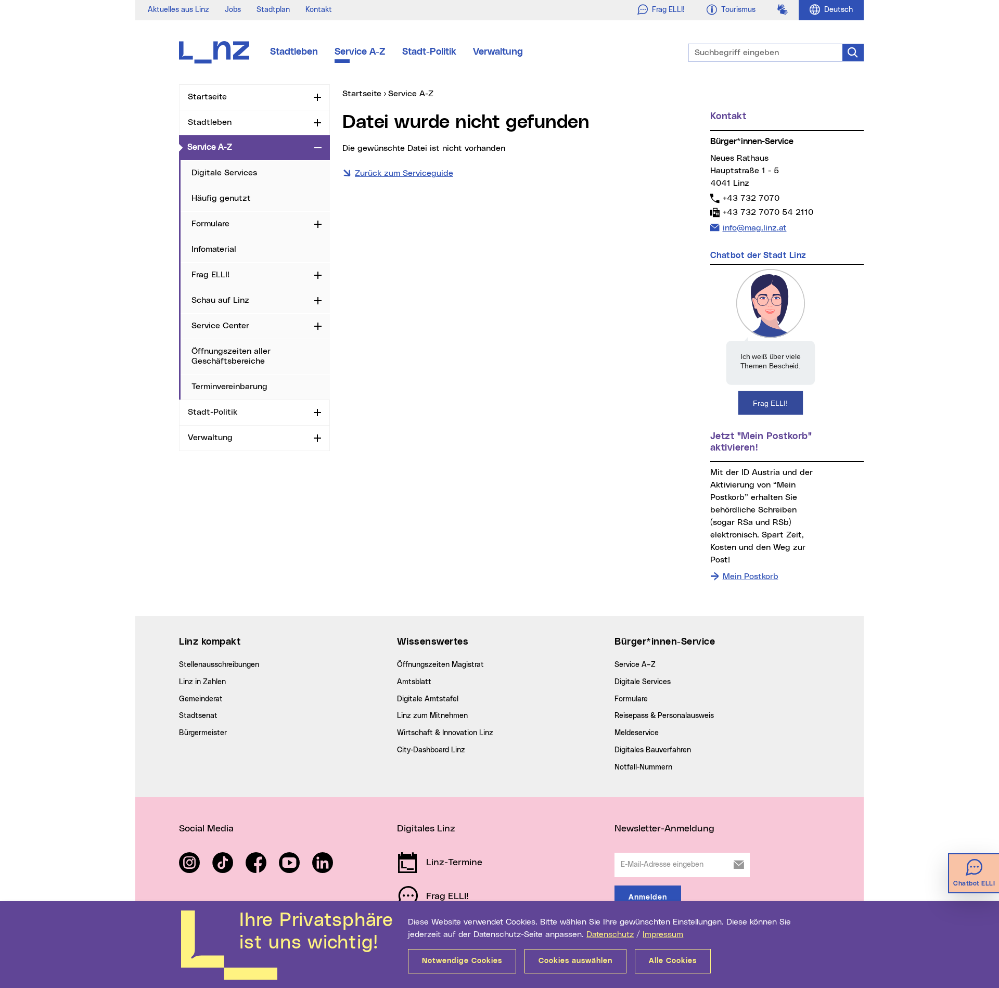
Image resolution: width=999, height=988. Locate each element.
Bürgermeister (203, 733)
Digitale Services (224, 173)
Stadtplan (273, 10)
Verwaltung (498, 52)
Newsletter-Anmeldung (664, 828)
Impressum (663, 934)
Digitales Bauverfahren (652, 750)
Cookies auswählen (575, 961)
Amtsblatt (414, 682)
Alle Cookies (673, 961)
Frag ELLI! (210, 275)
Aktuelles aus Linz (178, 10)
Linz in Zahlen (202, 682)
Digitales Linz (426, 828)
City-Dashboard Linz (431, 750)
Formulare (210, 224)
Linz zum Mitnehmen (432, 716)
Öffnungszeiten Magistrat (440, 665)
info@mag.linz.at (754, 227)
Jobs (233, 10)
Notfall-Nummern (643, 767)
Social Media (206, 828)
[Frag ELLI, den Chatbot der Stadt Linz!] (770, 341)
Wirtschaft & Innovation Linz (445, 733)
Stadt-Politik (429, 52)
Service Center (220, 326)
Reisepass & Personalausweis (664, 716)
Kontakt (318, 10)
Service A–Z (635, 665)
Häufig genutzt (221, 198)
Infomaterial (213, 249)
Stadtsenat (198, 716)
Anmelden (648, 897)
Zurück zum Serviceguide (404, 173)
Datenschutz (610, 934)
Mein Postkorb (750, 576)
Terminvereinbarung (229, 386)
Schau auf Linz (220, 300)
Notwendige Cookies (462, 961)
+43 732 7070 (750, 198)
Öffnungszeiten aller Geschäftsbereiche (231, 356)
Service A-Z (360, 52)
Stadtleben (294, 52)
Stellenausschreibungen (219, 665)
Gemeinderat (201, 699)
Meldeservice (636, 733)
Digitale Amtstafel (427, 699)
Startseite (207, 97)
